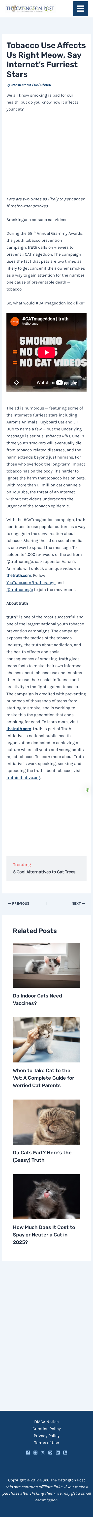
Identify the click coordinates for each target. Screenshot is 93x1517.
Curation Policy (46, 1428)
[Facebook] (28, 1452)
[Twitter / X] (43, 1452)
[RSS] (65, 1452)
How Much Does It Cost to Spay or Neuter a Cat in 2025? (44, 1234)
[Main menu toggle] (80, 8)
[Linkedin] (58, 1452)
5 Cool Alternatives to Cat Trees (44, 872)
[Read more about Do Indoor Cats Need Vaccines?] (46, 964)
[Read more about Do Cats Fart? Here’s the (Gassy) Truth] (46, 1121)
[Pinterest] (50, 1452)
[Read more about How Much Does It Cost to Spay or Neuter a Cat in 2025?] (46, 1196)
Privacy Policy (47, 1435)
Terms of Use (46, 1442)
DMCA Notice (46, 1421)
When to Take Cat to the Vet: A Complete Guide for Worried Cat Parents (43, 1077)
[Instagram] (35, 1452)
